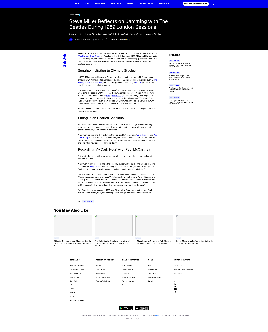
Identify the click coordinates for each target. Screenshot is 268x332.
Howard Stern (88, 201)
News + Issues (116, 4)
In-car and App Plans (77, 265)
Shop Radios (74, 281)
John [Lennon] (143, 135)
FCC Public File (165, 315)
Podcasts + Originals (146, 4)
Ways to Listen (153, 269)
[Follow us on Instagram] (176, 284)
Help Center (178, 273)
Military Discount (75, 273)
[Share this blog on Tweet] (64, 62)
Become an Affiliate (128, 277)
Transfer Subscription (103, 277)
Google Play (126, 308)
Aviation (72, 293)
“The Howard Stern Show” (89, 56)
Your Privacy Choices (148, 315)
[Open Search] (212, 4)
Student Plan (74, 277)
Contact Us (178, 265)
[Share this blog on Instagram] (64, 58)
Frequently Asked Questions (183, 269)
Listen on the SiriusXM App (195, 4)
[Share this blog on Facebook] (64, 55)
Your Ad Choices (123, 315)
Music (77, 4)
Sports (87, 4)
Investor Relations (128, 269)
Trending (130, 4)
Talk (82, 15)
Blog (149, 265)
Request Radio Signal (103, 281)
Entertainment (100, 4)
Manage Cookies (184, 315)
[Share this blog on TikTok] (64, 65)
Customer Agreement (99, 315)
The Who (98, 82)
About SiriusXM (127, 265)
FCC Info (174, 315)
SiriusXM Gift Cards (154, 277)
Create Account (101, 269)
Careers (124, 285)
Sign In (98, 265)
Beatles (138, 82)
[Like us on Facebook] (176, 281)
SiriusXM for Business (77, 300)
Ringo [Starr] (95, 166)
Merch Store (152, 273)
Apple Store (142, 308)
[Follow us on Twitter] (176, 286)
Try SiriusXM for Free (77, 269)
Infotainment (74, 285)
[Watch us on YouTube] (176, 289)
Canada (150, 281)
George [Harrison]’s (114, 95)
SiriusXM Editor (85, 39)
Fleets (72, 296)
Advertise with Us (128, 281)
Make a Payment (101, 273)
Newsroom (125, 273)
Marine (72, 289)
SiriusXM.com (164, 4)
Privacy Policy (112, 315)
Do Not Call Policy (135, 315)
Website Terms (86, 315)
